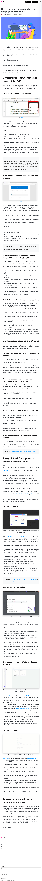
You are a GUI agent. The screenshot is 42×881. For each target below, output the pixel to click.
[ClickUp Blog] (3, 1)
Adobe (21, 117)
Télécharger (3, 846)
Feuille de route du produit (6, 850)
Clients (2, 852)
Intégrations (3, 856)
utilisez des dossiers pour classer (23, 708)
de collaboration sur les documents (24, 493)
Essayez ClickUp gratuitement (10, 826)
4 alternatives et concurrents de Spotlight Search (23, 451)
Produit (2, 844)
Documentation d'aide (5, 848)
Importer (2, 861)
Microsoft (21, 201)
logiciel (9, 493)
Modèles (2, 854)
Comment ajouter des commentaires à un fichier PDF (24, 579)
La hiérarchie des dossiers (9, 695)
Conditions (13, 880)
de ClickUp (27, 695)
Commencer (28, 1)
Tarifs (2, 842)
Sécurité (2, 880)
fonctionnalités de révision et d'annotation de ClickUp (20, 536)
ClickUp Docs (6, 758)
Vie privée (8, 880)
